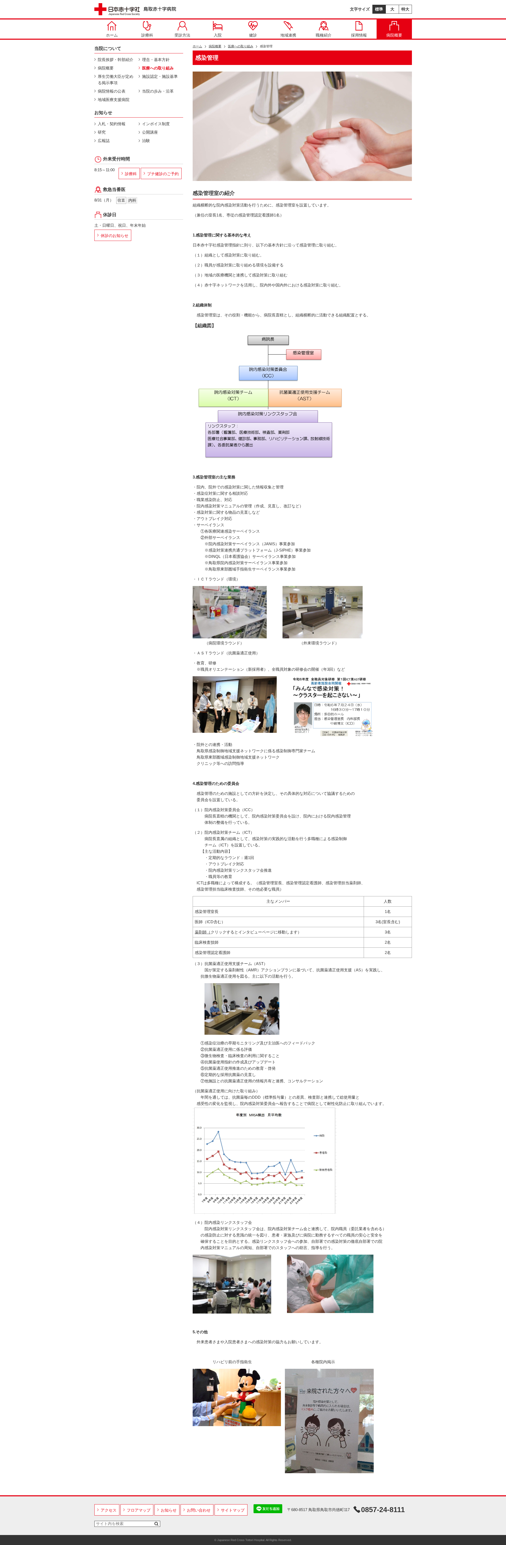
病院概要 (394, 35)
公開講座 (150, 132)
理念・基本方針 (156, 59)
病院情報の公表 (111, 91)
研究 (102, 132)
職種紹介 (324, 35)
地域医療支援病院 (113, 99)
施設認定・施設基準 (160, 76)
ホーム (112, 35)
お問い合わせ (199, 1510)
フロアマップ (138, 1510)
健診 (253, 35)
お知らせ (169, 1510)
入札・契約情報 (111, 124)
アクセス (108, 1510)
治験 (146, 140)
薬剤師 (201, 932)
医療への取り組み (240, 46)
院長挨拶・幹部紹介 (115, 59)
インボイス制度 (156, 124)
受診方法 (182, 35)
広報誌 (104, 140)
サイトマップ (233, 1510)
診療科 (147, 35)
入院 (218, 35)
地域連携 (288, 35)
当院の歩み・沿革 (158, 91)
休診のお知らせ (114, 235)
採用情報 (359, 35)
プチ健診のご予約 (163, 173)
